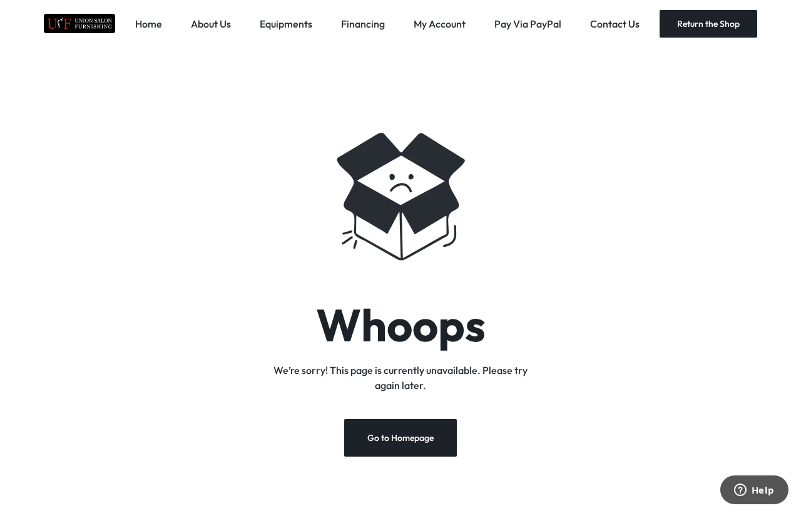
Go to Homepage (400, 437)
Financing (363, 24)
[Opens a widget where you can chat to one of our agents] (754, 491)
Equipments (286, 24)
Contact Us (615, 24)
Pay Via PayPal (527, 24)
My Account (440, 24)
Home (148, 24)
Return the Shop (708, 23)
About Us (211, 24)
